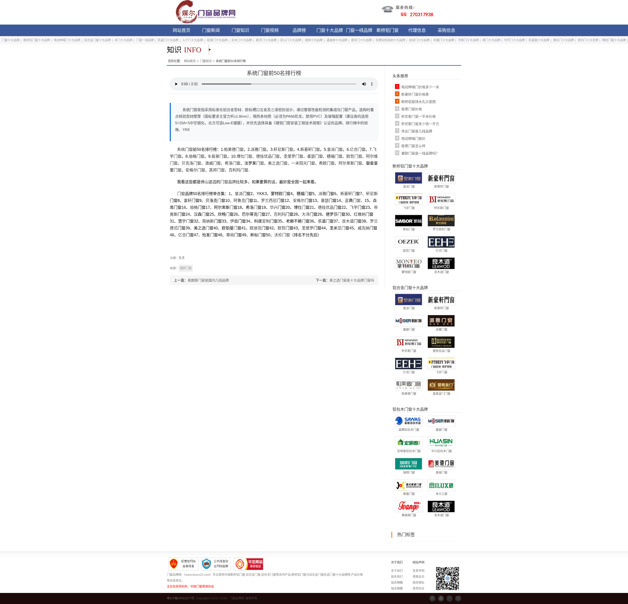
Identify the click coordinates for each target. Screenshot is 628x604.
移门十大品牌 (491, 40)
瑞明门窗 (409, 472)
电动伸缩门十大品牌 (67, 40)
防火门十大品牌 (290, 40)
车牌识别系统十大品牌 (390, 40)
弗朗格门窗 (409, 515)
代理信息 (417, 30)
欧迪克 (256, 228)
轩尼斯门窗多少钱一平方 (420, 124)
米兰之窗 (441, 494)
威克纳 (363, 228)
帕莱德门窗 (234, 149)
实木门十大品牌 (241, 40)
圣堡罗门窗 (293, 156)
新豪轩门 (348, 194)
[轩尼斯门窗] (441, 199)
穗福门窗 (334, 156)
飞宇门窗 (409, 208)
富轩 (188, 200)
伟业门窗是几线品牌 (416, 131)
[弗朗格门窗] (408, 506)
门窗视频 (270, 30)
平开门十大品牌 (514, 40)
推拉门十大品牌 (563, 40)
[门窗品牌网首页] (202, 12)
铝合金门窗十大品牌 (97, 40)
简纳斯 (208, 221)
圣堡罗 (308, 228)
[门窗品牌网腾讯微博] (449, 598)
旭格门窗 (196, 156)
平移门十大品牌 (468, 40)
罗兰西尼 (269, 200)
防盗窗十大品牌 (539, 40)
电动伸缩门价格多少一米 (420, 87)
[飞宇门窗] (408, 199)
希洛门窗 (232, 163)
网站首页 (181, 30)
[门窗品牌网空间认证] (432, 598)
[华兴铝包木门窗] (441, 442)
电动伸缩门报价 (413, 138)
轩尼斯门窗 (283, 149)
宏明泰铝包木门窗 (409, 451)
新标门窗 (409, 229)
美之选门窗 (278, 163)
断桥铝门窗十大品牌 (36, 40)
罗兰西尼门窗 (441, 229)
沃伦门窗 (282, 235)
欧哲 (282, 228)
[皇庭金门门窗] (441, 384)
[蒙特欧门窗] (408, 263)
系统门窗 (185, 149)
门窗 (260, 163)
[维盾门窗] (408, 485)
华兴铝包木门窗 (441, 451)
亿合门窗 (358, 149)
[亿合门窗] (441, 241)
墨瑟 (325, 200)
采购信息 (446, 30)
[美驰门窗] (441, 463)
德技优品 (326, 207)
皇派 (239, 194)
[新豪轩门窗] (441, 177)
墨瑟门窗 (315, 156)
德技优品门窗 (268, 156)
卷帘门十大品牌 (361, 40)
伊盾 (234, 221)
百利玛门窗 (238, 170)
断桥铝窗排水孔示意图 (418, 102)
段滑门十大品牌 (217, 40)
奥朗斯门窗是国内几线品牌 (208, 280)
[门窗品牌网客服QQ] (441, 598)
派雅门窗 (258, 149)
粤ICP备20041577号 (180, 598)
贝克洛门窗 (191, 163)
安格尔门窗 (195, 170)
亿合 (182, 235)
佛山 (205, 182)
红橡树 (360, 214)
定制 (266, 221)
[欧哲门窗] (408, 241)
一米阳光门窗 (303, 163)
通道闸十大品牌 (337, 40)
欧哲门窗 (354, 156)
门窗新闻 (211, 30)
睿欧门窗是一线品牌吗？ (420, 153)
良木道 (348, 221)
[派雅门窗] (441, 320)
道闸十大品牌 (314, 40)
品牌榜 (299, 30)
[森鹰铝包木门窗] (408, 420)
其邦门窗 (217, 170)
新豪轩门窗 (310, 149)
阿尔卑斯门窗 (350, 163)
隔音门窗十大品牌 (614, 40)
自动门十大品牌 (419, 40)
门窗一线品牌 (359, 30)
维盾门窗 (409, 494)
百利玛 (280, 214)
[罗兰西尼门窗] (441, 220)
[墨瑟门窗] (408, 320)
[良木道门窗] (441, 263)
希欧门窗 (327, 163)
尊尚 (230, 235)
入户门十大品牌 (192, 40)
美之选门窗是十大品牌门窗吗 (351, 280)
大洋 (306, 214)
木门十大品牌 (123, 40)
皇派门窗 (335, 149)
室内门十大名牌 (588, 40)
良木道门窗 (441, 272)
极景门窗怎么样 (413, 146)
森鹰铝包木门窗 (409, 430)
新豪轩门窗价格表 (415, 94)
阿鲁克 (239, 200)
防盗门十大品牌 (168, 40)
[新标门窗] (408, 220)
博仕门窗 (244, 156)
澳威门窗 (213, 163)
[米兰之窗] (441, 485)
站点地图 (397, 582)
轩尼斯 (372, 194)
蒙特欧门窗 (409, 272)
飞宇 (354, 207)
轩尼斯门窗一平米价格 (418, 116)
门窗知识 (240, 30)
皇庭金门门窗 (441, 393)
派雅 (322, 194)
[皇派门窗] (408, 177)
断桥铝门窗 (388, 30)
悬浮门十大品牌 (266, 40)
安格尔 (299, 200)
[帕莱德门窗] (408, 384)
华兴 (274, 207)
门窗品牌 (228, 182)
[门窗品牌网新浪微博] (458, 598)
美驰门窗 (441, 472)
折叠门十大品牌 (443, 40)
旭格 (194, 207)
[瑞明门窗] (408, 463)
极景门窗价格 (411, 109)
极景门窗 (219, 156)
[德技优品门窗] (441, 342)
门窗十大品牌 (329, 30)
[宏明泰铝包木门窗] (408, 442)
